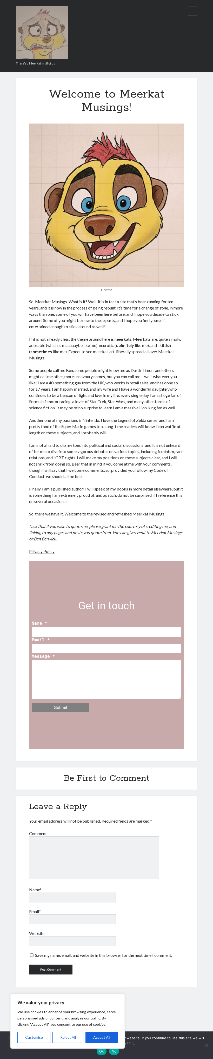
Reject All (68, 1037)
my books (119, 488)
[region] (67, 1021)
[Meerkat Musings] (42, 57)
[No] (206, 1045)
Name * (39, 623)
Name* (35, 889)
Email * (41, 639)
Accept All (101, 1037)
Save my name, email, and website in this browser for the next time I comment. (103, 955)
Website (36, 933)
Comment (38, 833)
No (114, 1051)
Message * (43, 656)
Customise (34, 1037)
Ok (101, 1051)
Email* (35, 911)
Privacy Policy (42, 551)
